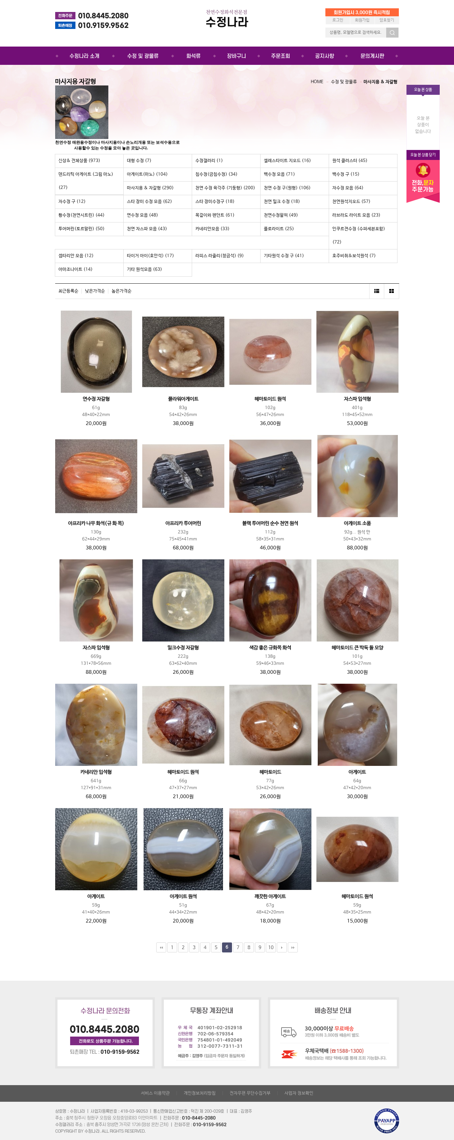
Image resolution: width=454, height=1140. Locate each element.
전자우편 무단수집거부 (250, 1093)
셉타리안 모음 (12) (76, 255)
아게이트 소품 (357, 523)
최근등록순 (68, 291)
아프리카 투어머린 (183, 523)
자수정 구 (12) (72, 201)
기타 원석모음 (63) (144, 269)
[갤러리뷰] (391, 291)
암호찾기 (387, 20)
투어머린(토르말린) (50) (81, 228)
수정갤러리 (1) (209, 160)
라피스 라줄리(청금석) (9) (219, 255)
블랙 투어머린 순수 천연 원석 (270, 523)
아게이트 (357, 772)
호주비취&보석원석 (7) (354, 255)
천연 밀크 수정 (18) (282, 201)
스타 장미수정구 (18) (215, 201)
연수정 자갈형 (96, 399)
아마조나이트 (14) (75, 269)
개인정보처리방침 (200, 1093)
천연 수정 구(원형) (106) (287, 188)
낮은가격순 (95, 291)
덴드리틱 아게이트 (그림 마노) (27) (85, 181)
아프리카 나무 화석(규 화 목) (96, 523)
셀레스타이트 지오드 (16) (287, 160)
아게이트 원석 (183, 897)
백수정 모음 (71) (279, 174)
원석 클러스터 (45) (350, 160)
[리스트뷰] (376, 291)
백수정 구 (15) (346, 174)
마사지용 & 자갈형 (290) (150, 188)
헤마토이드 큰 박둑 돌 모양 (357, 648)
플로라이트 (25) (279, 228)
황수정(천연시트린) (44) (81, 215)
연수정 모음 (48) (142, 215)
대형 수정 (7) (139, 160)
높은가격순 (122, 291)
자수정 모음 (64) (348, 188)
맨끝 (293, 947)
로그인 (337, 20)
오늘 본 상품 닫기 (423, 155)
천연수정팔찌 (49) (281, 215)
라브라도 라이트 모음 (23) (356, 215)
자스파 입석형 (357, 399)
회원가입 (362, 20)
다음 (282, 947)
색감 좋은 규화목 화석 (270, 648)
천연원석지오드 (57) (351, 201)
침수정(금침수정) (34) (216, 174)
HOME (317, 81)
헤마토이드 (270, 772)
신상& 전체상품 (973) (79, 160)
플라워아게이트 (183, 399)
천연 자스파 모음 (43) (147, 228)
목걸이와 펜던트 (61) (215, 215)
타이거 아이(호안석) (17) (150, 255)
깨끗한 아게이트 (270, 897)
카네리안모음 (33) (212, 228)
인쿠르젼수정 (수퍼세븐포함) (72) (358, 235)
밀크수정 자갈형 (183, 648)
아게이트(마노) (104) (147, 174)
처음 (161, 947)
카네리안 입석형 (96, 772)
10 (271, 947)
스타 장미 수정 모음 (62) (149, 201)
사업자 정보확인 (298, 1093)
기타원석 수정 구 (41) (284, 255)
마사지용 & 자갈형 (380, 81)
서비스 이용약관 (155, 1093)
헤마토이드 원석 (270, 399)
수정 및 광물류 (344, 81)
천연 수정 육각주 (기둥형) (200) (225, 188)
